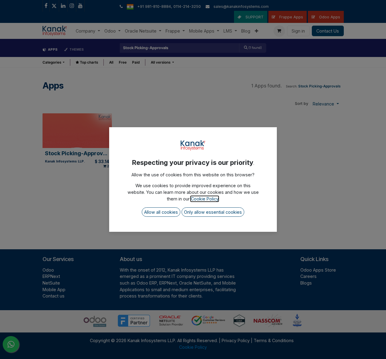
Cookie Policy (204, 198)
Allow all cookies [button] (161, 212)
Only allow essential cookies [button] (213, 212)
